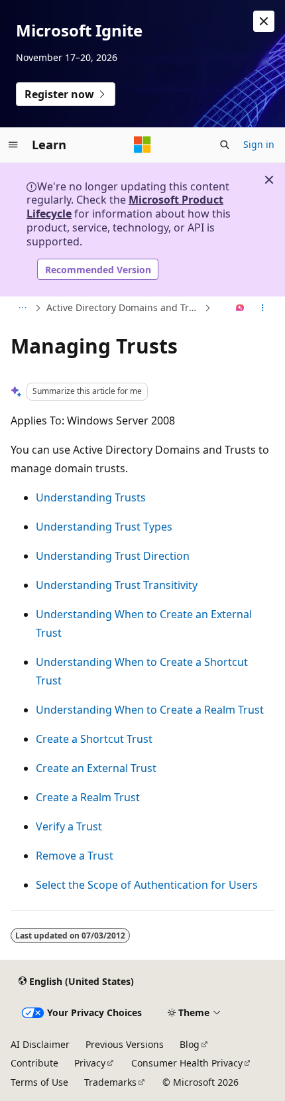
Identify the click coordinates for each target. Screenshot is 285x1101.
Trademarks (110, 1082)
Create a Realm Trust (88, 797)
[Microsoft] (142, 144)
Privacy (89, 1063)
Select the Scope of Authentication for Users (147, 884)
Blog (190, 1044)
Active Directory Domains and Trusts (123, 307)
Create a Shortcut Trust (94, 739)
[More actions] (262, 308)
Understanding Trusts (91, 497)
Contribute (34, 1063)
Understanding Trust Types (104, 526)
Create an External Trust (96, 768)
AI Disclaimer (40, 1044)
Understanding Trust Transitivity (117, 585)
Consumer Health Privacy (187, 1063)
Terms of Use (39, 1082)
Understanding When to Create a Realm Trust (150, 709)
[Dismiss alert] (263, 21)
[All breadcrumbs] (22, 308)
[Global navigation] (13, 145)
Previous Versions (125, 1044)
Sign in (258, 144)
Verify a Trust (69, 826)
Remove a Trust (74, 855)
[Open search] (224, 145)
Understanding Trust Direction (113, 556)
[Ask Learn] (240, 308)
